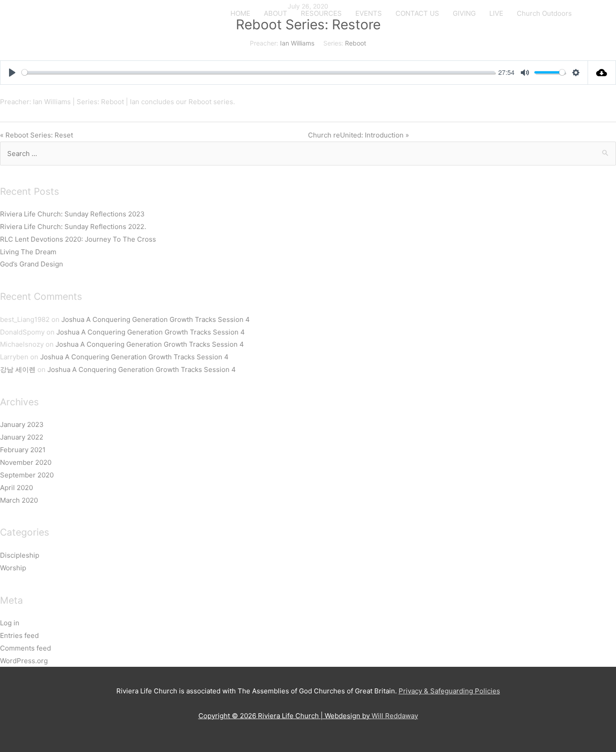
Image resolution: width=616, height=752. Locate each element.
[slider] (258, 72)
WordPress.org (24, 660)
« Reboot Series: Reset (36, 135)
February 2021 (23, 449)
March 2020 (19, 500)
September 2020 (27, 475)
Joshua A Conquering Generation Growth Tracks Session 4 (155, 319)
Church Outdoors (544, 13)
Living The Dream (28, 252)
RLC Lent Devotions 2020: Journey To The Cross (78, 239)
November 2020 (25, 462)
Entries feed (19, 635)
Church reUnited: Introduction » (358, 135)
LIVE (496, 13)
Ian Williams (297, 43)
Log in (9, 623)
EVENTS (368, 13)
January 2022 (21, 437)
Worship (13, 568)
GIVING (464, 13)
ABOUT (275, 13)
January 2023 (22, 424)
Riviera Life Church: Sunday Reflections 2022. (73, 226)
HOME (240, 13)
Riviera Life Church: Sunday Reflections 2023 (72, 214)
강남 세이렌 (18, 369)
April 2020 (16, 487)
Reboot (355, 43)
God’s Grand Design (31, 264)
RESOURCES (321, 13)
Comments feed (25, 648)
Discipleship (19, 555)
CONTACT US (417, 13)
